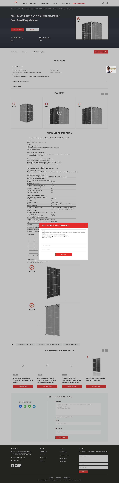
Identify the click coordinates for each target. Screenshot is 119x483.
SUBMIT (63, 254)
